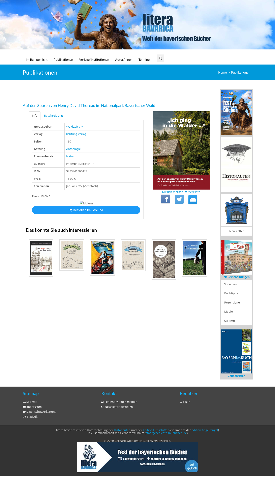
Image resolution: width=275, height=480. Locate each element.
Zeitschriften (236, 376)
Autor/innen (123, 59)
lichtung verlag (76, 134)
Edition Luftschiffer (156, 430)
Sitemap (31, 402)
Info (34, 115)
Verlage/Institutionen (94, 59)
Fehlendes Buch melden (120, 402)
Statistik (31, 416)
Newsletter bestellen (118, 407)
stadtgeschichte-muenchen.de (166, 433)
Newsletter (236, 231)
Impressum (34, 407)
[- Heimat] (133, 255)
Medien (229, 311)
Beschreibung (53, 115)
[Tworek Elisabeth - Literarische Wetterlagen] (102, 257)
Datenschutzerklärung (41, 411)
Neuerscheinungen (237, 277)
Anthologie (73, 149)
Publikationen (63, 59)
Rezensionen (233, 302)
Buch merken (173, 192)
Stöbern (229, 321)
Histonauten (122, 430)
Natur (70, 156)
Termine (144, 59)
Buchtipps (231, 293)
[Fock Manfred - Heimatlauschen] (194, 258)
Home (222, 72)
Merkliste (193, 192)
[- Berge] (71, 254)
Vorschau (230, 284)
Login (186, 402)
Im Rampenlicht (37, 59)
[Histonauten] (236, 112)
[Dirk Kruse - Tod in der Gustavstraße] (164, 259)
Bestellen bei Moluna (87, 210)
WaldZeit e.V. (75, 126)
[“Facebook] (165, 199)
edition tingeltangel (205, 430)
